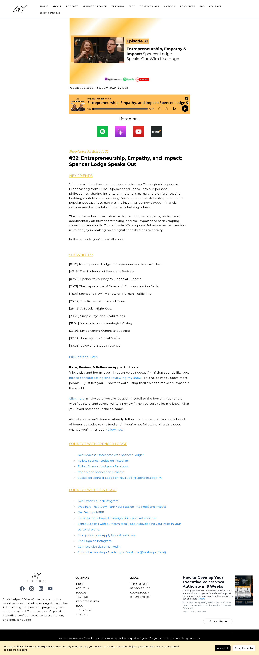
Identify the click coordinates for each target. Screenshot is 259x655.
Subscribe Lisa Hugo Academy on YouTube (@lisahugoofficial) (122, 552)
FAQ (202, 6)
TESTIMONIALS (149, 6)
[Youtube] (50, 588)
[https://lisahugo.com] (20, 9)
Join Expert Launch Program (98, 501)
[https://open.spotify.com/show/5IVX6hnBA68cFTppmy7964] (102, 131)
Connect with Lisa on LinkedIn (99, 546)
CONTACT (215, 6)
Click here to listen (83, 357)
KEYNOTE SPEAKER (94, 6)
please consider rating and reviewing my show (105, 378)
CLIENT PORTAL (50, 13)
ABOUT (56, 6)
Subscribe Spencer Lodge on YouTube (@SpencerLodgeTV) (120, 477)
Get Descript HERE (91, 512)
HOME (44, 6)
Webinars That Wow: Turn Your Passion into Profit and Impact (122, 506)
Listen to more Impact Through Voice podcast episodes (117, 518)
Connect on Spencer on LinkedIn (101, 472)
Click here (77, 398)
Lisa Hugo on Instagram (95, 541)
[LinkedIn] (41, 588)
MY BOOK (169, 6)
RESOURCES (187, 6)
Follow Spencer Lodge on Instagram (103, 460)
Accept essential (244, 648)
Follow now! (115, 429)
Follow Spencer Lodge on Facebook (103, 466)
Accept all (222, 648)
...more (201, 598)
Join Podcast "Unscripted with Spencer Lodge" (111, 455)
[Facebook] (22, 588)
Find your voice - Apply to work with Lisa (106, 535)
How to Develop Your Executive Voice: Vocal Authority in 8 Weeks (204, 582)
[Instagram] (31, 588)
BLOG (131, 6)
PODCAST (72, 6)
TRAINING (117, 6)
